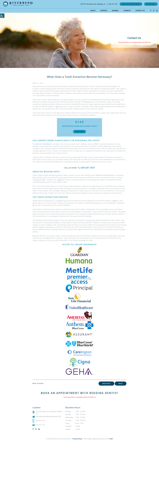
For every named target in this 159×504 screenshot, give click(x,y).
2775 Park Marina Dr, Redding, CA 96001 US (49, 412)
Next (120, 384)
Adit (111, 439)
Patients (103, 10)
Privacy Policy (77, 439)
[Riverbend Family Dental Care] (17, 4)
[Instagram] (153, 10)
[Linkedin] (157, 10)
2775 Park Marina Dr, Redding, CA (93, 4)
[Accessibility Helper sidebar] (2, 15)
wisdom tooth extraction (105, 175)
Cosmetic (127, 10)
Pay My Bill (150, 4)
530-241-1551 (113, 4)
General (115, 10)
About (93, 10)
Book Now (79, 131)
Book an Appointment (131, 4)
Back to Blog (38, 383)
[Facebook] (150, 10)
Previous (106, 384)
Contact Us (140, 10)
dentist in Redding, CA (44, 144)
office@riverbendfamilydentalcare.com (48, 416)
